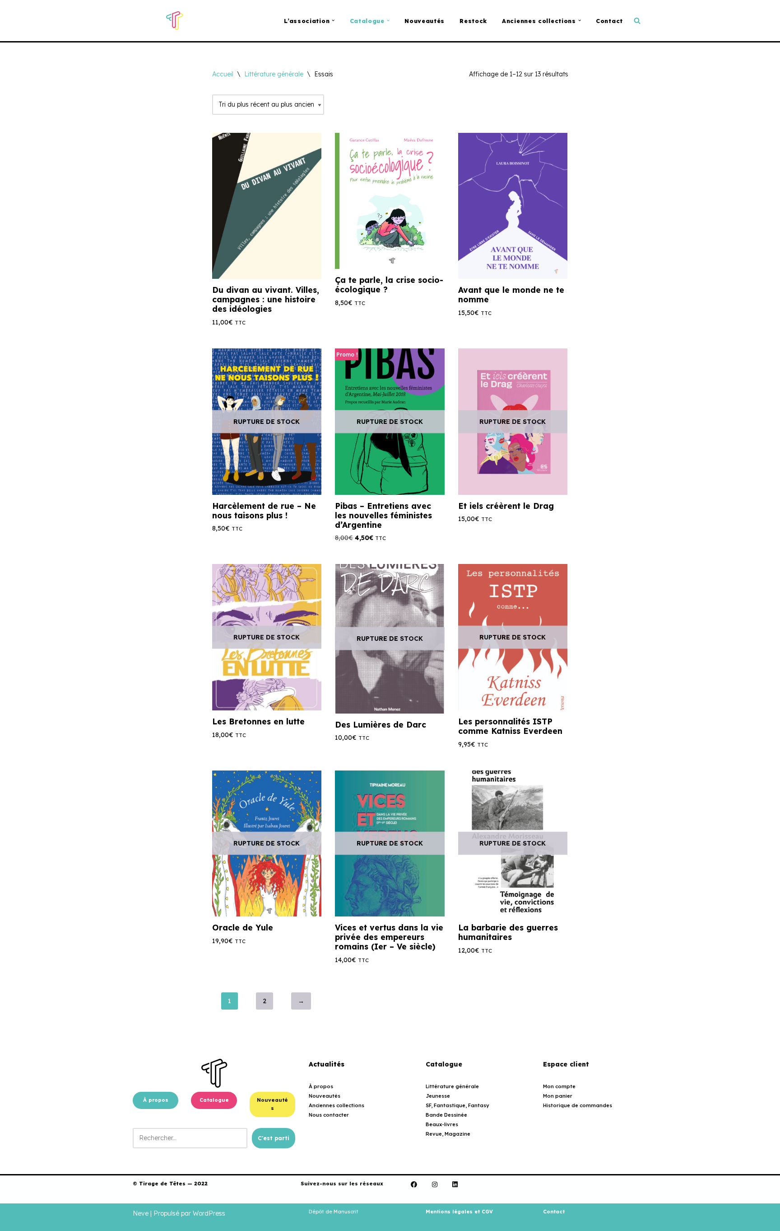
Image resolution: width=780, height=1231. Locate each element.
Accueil (222, 74)
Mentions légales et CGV (459, 1211)
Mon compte (559, 1086)
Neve (141, 1213)
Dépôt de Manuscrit (333, 1211)
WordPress (209, 1213)
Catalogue (214, 1100)
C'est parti (273, 1138)
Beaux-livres (442, 1124)
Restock (473, 20)
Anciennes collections (336, 1105)
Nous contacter (329, 1115)
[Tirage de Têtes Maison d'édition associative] (174, 20)
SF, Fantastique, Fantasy (457, 1105)
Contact (609, 20)
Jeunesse (438, 1096)
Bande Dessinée (446, 1115)
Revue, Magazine (448, 1134)
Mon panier (557, 1096)
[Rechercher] (637, 20)
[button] (333, 20)
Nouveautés (424, 20)
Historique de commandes (577, 1105)
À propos (155, 1100)
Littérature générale (273, 74)
